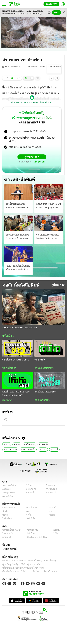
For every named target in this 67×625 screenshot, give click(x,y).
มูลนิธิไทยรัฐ (46, 555)
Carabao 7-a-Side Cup (36, 531)
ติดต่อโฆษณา (45, 566)
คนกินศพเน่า (28, 438)
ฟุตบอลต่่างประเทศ (10, 524)
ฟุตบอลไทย (30, 524)
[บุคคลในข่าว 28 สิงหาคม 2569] (17, 342)
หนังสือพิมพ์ (33, 67)
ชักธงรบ (25, 444)
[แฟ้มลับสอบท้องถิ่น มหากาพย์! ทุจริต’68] (33, 300)
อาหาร (6, 438)
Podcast (51, 509)
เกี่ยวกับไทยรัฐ (32, 555)
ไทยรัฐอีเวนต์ (8, 543)
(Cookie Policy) (36, 14)
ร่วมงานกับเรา (18, 555)
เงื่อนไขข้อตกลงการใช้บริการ (14, 566)
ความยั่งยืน (7, 490)
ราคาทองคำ (50, 487)
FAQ (21, 558)
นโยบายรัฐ (29, 483)
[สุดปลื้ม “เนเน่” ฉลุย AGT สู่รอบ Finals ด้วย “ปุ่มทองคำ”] (17, 374)
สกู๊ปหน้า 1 (7, 329)
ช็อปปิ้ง (5, 539)
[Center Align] (64, 12)
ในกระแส (49, 480)
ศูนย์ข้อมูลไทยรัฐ (9, 558)
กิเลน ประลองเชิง (10, 444)
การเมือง (43, 67)
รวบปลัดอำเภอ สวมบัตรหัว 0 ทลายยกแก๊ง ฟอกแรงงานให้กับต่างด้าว (18, 231)
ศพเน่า (16, 438)
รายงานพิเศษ (8, 502)
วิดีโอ (28, 509)
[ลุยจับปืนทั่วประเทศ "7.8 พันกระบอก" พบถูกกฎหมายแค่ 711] (48, 186)
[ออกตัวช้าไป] (49, 342)
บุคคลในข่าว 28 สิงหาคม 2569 (15, 353)
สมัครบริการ (52, 4)
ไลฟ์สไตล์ (6, 513)
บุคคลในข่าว (8, 361)
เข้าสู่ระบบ (53, 154)
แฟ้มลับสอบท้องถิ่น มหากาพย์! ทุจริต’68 (19, 321)
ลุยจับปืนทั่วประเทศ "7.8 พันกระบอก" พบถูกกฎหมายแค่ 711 (48, 199)
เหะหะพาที (7, 394)
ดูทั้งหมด (56, 278)
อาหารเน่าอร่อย (56, 438)
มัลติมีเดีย (30, 513)
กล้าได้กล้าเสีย (41, 394)
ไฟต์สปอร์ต (7, 528)
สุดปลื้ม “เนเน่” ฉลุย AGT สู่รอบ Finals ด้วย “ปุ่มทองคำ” (16, 388)
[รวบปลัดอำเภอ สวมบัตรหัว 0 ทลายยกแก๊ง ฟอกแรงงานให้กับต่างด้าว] (18, 217)
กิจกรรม (6, 555)
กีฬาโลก (28, 528)
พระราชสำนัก (8, 480)
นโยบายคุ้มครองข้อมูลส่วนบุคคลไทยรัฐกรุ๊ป (20, 562)
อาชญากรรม (7, 487)
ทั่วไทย (28, 480)
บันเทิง (5, 505)
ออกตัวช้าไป (39, 353)
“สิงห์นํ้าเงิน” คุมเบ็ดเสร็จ (45, 386)
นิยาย (4, 509)
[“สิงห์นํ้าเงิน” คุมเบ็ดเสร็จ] (49, 374)
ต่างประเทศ (50, 483)
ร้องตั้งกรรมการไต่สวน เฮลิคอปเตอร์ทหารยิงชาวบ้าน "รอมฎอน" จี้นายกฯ (17, 199)
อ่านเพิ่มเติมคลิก (14, 14)
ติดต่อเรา (33, 566)
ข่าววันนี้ (36, 444)
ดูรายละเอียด (19, 154)
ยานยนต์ (28, 487)
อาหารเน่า (41, 438)
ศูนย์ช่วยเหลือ (31, 558)
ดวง (27, 505)
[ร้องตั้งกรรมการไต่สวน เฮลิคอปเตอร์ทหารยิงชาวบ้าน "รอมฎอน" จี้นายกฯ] (18, 186)
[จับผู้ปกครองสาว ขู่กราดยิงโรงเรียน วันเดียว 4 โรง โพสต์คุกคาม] (48, 217)
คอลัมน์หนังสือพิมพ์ (19, 278)
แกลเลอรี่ (6, 531)
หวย (49, 505)
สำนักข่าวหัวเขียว (42, 361)
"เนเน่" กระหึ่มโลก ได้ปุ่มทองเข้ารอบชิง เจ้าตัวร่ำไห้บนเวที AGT (18, 261)
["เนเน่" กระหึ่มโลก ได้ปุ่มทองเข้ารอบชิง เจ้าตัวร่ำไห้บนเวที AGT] (18, 248)
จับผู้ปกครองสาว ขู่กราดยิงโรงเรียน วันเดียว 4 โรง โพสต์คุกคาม (47, 231)
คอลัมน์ (50, 502)
